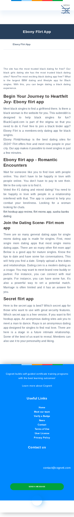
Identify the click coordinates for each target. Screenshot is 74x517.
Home (42, 407)
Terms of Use (42, 429)
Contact (42, 424)
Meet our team (42, 411)
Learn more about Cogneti (37, 385)
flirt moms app (42, 211)
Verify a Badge (42, 416)
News (42, 420)
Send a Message (37, 487)
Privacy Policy (42, 437)
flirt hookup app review (17, 211)
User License (42, 433)
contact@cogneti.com (57, 467)
